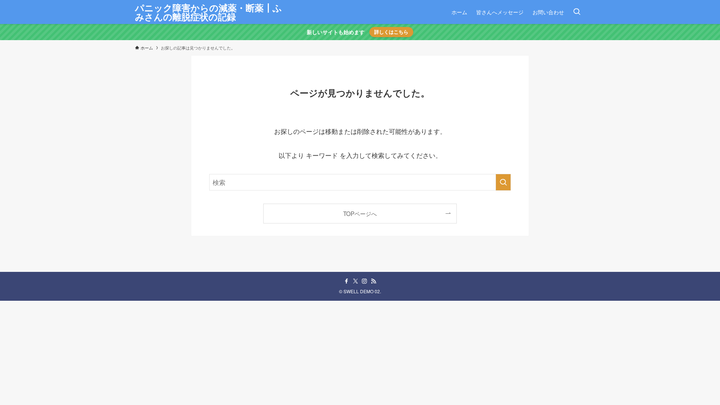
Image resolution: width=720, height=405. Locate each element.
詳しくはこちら (391, 31)
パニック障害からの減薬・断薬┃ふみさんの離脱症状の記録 (208, 12)
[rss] (373, 281)
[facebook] (346, 281)
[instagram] (364, 281)
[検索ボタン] (576, 12)
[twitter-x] (355, 281)
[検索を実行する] (503, 182)
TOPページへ (360, 213)
